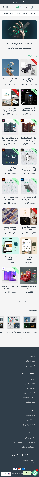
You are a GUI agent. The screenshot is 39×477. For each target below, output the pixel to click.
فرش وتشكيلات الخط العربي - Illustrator (29, 139)
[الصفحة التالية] (14, 301)
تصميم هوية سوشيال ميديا (29, 258)
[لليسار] (22, 339)
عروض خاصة (31, 379)
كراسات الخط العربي (29, 393)
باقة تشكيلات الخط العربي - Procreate (29, 169)
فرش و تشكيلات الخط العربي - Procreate (10, 139)
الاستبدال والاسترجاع (29, 425)
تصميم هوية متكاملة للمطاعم (29, 287)
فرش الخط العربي (30, 388)
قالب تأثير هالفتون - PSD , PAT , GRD (29, 198)
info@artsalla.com (28, 447)
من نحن (32, 356)
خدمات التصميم (31, 332)
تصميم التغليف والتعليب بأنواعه (10, 228)
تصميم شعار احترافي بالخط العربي (29, 228)
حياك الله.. (27, 473)
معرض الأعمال (30, 361)
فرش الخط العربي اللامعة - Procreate (29, 109)
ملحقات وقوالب (30, 402)
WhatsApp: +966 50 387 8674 (24, 442)
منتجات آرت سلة (15, 332)
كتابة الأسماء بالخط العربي (10, 80)
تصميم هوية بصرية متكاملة (29, 80)
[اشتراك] (6, 460)
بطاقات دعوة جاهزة (29, 397)
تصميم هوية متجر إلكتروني (10, 258)
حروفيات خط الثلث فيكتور (10, 169)
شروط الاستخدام (30, 415)
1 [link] (25, 301)
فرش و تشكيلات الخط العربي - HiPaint (10, 287)
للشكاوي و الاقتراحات (28, 438)
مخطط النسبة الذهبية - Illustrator (10, 198)
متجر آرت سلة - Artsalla (17, 473)
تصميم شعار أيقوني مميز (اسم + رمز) (10, 109)
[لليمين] (17, 339)
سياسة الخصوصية (29, 420)
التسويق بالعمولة (30, 366)
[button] (36, 7)
